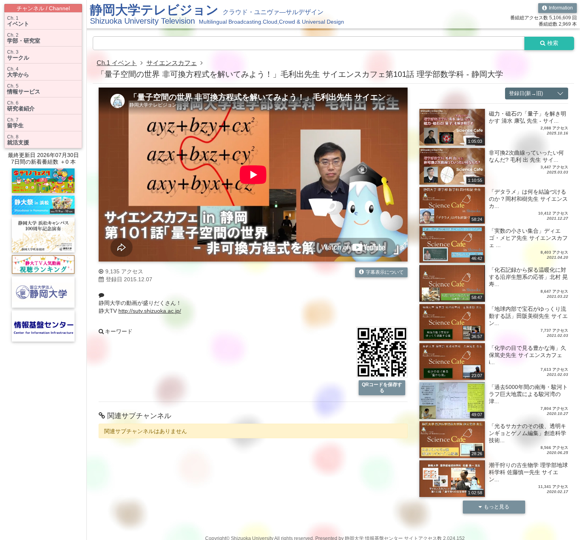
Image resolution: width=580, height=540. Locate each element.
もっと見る (496, 507)
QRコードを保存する (382, 387)
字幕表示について (385, 272)
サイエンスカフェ (171, 63)
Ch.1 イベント (117, 63)
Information (561, 8)
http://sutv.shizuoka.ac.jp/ (149, 311)
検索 (552, 43)
